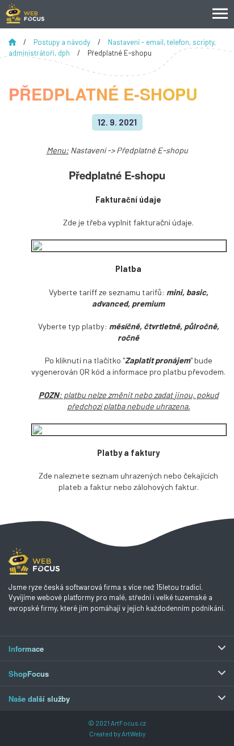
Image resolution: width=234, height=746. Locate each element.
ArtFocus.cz (128, 723)
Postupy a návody (63, 42)
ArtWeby (133, 733)
